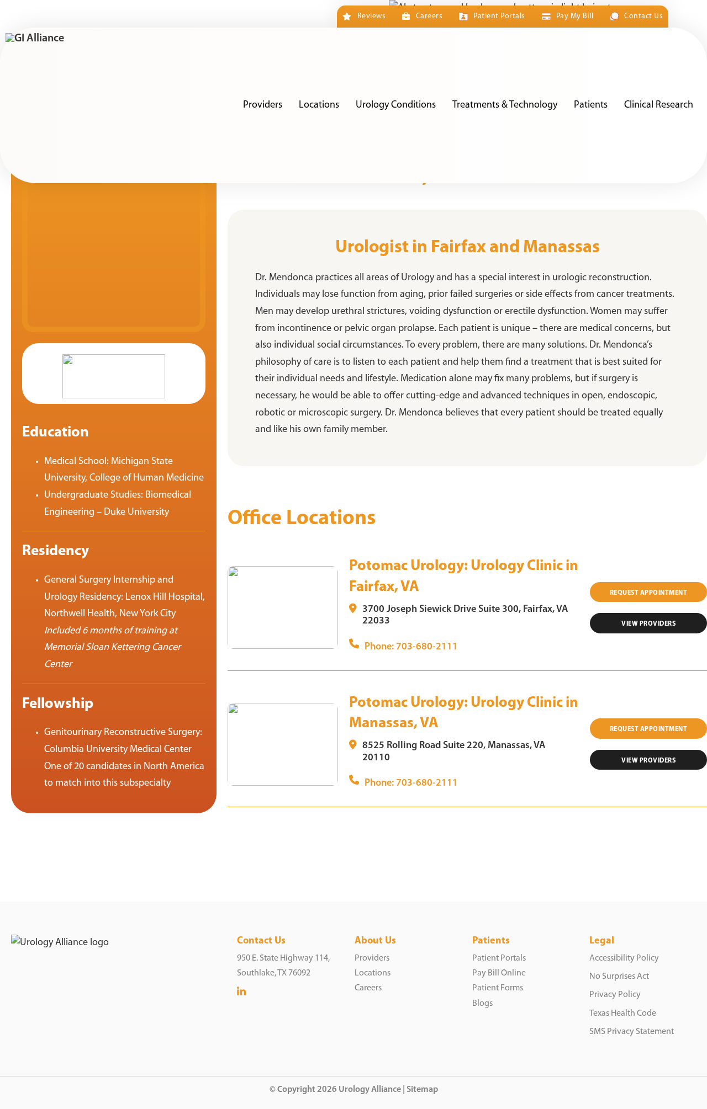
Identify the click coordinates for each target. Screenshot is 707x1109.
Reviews (371, 16)
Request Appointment (649, 593)
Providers (262, 105)
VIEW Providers (648, 624)
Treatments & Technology (504, 105)
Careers (429, 16)
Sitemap (422, 1089)
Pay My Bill (574, 16)
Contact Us (643, 16)
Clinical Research (658, 105)
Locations (319, 105)
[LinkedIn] (241, 992)
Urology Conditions (396, 105)
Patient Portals (499, 16)
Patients (591, 105)
